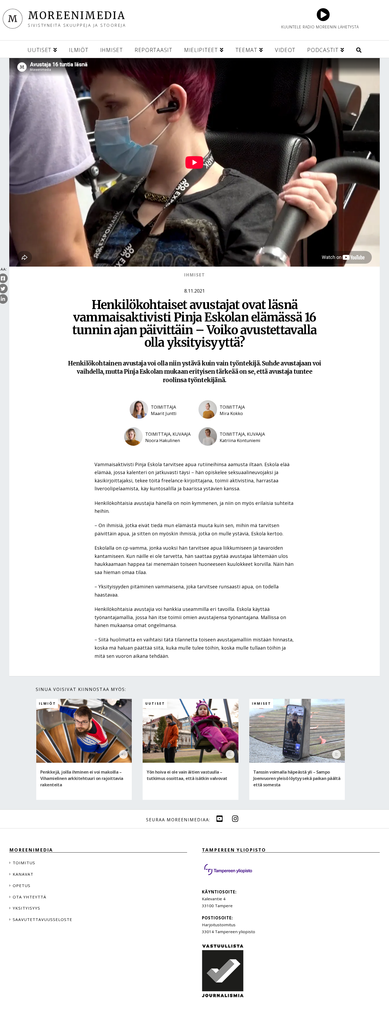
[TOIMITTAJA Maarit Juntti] (160, 423)
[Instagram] (235, 818)
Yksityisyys (26, 908)
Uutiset (155, 703)
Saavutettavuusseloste (42, 919)
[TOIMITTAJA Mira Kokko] (229, 423)
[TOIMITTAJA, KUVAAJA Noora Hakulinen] (157, 450)
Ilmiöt (47, 703)
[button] (359, 49)
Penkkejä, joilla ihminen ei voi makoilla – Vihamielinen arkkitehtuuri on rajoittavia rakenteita (81, 778)
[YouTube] (219, 818)
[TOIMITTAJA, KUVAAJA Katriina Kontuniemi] (232, 450)
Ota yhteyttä (29, 896)
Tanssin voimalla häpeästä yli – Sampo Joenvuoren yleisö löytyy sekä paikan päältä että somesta (297, 778)
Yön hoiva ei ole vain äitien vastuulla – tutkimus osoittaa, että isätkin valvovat (187, 775)
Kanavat (23, 874)
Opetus (21, 885)
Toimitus (24, 862)
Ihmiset (194, 275)
